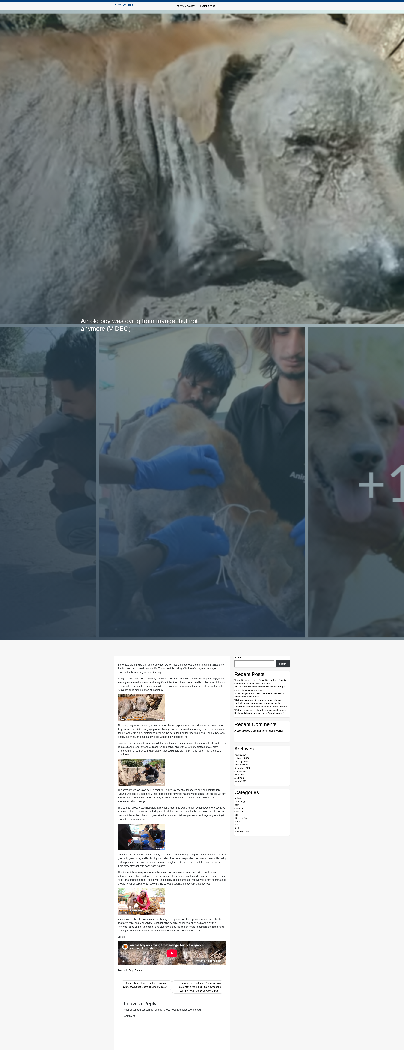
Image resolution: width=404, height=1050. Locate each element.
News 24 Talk (123, 4)
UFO (236, 824)
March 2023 (240, 781)
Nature (237, 821)
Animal (139, 970)
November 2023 (242, 768)
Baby (236, 805)
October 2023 (241, 771)
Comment (130, 1016)
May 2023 (239, 774)
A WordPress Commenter (249, 730)
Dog (131, 970)
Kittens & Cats (241, 818)
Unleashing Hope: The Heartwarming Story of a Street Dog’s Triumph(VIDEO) (145, 985)
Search (237, 657)
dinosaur (238, 808)
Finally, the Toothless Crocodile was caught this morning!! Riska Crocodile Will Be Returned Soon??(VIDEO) (200, 987)
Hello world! (276, 730)
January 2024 (241, 761)
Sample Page (207, 6)
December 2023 (242, 764)
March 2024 (240, 754)
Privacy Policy (186, 6)
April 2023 (239, 778)
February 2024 (241, 758)
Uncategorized (241, 831)
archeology (239, 801)
